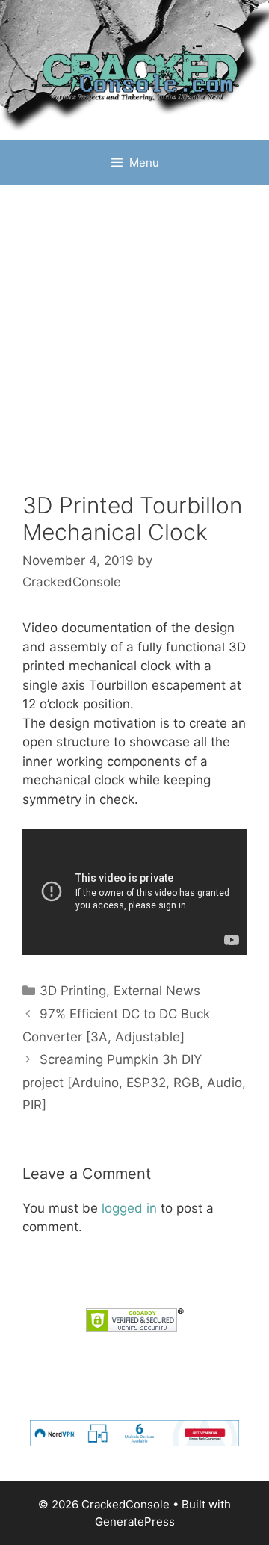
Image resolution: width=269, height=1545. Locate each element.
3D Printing (73, 990)
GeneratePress (135, 1521)
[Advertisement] (134, 349)
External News (157, 990)
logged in (129, 1208)
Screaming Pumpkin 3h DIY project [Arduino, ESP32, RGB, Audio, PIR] (134, 1082)
